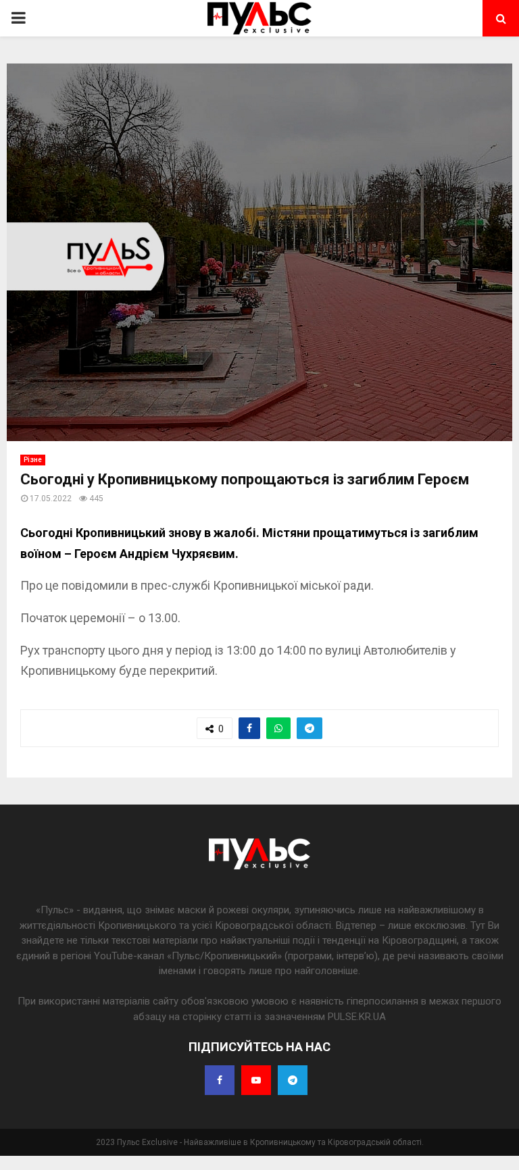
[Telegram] (292, 1080)
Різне (33, 459)
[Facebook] (219, 1080)
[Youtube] (256, 1080)
